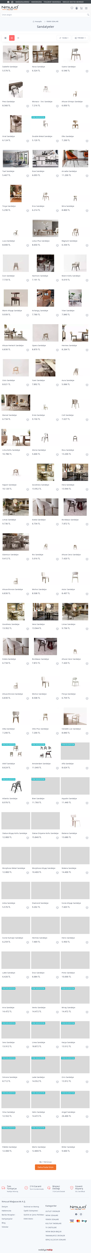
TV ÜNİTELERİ (51, 1227)
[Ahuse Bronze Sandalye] (15, 577)
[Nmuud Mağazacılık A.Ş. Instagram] (12, 2)
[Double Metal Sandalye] (45, 124)
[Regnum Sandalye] (75, 228)
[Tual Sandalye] (15, 159)
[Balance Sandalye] (75, 821)
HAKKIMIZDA (36, 2)
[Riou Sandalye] (75, 437)
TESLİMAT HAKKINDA (52, 2)
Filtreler (81, 38)
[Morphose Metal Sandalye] (15, 856)
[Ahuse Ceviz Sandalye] (75, 542)
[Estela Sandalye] (45, 507)
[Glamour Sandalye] (15, 542)
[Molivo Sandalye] (45, 577)
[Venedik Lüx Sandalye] (75, 716)
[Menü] (86, 8)
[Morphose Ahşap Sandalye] (45, 856)
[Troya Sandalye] (15, 194)
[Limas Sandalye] (15, 507)
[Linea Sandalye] (45, 1030)
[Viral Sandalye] (15, 124)
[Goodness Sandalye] (45, 472)
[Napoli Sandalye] (15, 472)
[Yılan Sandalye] (75, 298)
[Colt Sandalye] (75, 403)
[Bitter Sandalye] (75, 1134)
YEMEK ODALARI (52, 1219)
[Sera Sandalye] (15, 1030)
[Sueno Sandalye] (75, 54)
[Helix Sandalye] (45, 1100)
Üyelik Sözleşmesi (31, 1211)
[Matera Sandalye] (75, 856)
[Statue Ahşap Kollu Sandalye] (15, 821)
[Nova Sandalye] (45, 54)
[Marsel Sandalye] (15, 403)
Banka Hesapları (8, 1215)
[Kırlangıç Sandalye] (45, 298)
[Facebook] (76, 1214)
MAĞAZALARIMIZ (22, 2)
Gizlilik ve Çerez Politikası (34, 1215)
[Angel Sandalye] (75, 1100)
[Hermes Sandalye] (75, 333)
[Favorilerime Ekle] (28, 71)
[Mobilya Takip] (45, 1249)
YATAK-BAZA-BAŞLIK (53, 1231)
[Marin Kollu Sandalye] (75, 263)
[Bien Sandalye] (45, 786)
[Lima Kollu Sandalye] (15, 437)
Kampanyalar (7, 1219)
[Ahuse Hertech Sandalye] (15, 333)
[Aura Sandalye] (75, 368)
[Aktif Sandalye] (15, 751)
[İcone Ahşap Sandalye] (75, 891)
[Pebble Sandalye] (15, 1134)
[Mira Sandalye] (75, 194)
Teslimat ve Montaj (31, 1206)
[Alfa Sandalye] (75, 751)
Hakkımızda (6, 1211)
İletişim (5, 1206)
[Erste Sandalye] (45, 403)
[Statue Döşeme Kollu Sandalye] (45, 821)
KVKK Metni (28, 1219)
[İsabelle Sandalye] (15, 54)
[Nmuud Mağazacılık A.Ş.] (10, 8)
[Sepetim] (81, 8)
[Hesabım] (76, 8)
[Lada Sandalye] (45, 1065)
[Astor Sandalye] (75, 577)
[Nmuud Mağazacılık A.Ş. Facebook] (8, 2)
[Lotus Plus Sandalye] (45, 228)
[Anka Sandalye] (15, 891)
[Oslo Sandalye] (15, 368)
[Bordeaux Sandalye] (75, 507)
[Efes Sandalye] (75, 124)
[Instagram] (81, 1214)
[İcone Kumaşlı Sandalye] (15, 925)
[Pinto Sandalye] (75, 960)
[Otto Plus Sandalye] (45, 716)
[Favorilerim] (71, 8)
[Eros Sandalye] (45, 194)
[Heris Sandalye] (75, 925)
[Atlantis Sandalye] (15, 786)
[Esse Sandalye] (45, 159)
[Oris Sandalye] (75, 1065)
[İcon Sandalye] (15, 263)
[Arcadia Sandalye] (75, 159)
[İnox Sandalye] (45, 960)
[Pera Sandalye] (15, 89)
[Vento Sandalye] (45, 995)
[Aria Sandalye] (15, 995)
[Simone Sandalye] (15, 1065)
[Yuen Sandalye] (45, 368)
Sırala (64, 38)
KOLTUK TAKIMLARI (53, 1223)
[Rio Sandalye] (45, 542)
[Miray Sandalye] (75, 995)
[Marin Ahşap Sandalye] (15, 298)
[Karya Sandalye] (75, 1030)
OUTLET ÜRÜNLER (53, 1211)
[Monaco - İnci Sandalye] (45, 89)
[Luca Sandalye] (15, 228)
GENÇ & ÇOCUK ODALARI (56, 1239)
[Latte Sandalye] (15, 960)
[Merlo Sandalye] (45, 1134)
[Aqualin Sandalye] (75, 786)
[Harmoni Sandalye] (45, 263)
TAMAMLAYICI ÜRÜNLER (55, 1235)
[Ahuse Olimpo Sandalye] (75, 89)
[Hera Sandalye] (75, 472)
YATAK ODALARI (52, 1215)
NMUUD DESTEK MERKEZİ (73, 2)
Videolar (5, 1227)
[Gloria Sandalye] (45, 437)
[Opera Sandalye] (45, 333)
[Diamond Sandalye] (45, 891)
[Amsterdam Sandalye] (45, 751)
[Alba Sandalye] (15, 716)
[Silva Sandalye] (15, 1100)
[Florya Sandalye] (75, 681)
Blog (3, 1223)
